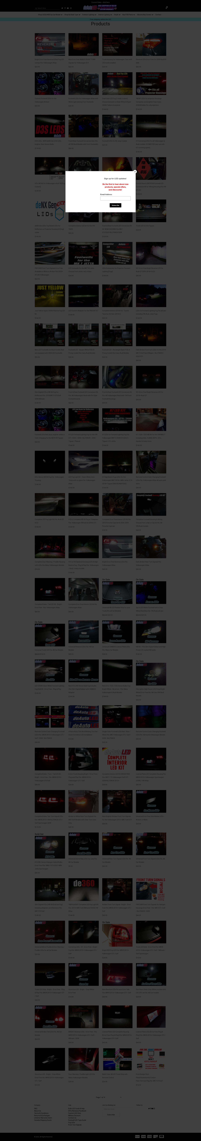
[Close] (135, 171)
